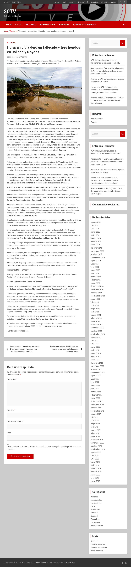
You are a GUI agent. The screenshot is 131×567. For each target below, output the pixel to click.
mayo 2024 (95, 308)
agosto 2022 (96, 376)
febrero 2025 (96, 280)
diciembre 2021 (97, 401)
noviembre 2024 (97, 289)
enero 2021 (95, 436)
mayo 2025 (95, 270)
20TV (10, 11)
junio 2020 (95, 459)
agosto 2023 (96, 337)
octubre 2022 (96, 369)
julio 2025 (95, 264)
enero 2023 (95, 360)
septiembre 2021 (98, 411)
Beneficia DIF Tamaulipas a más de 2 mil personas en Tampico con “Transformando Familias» (25, 349)
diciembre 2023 (97, 324)
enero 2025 (95, 283)
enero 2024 (95, 321)
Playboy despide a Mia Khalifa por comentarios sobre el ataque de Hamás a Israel (64, 349)
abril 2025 (95, 273)
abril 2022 (95, 388)
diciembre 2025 (97, 248)
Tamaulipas (95, 519)
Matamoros (95, 509)
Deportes (94, 2)
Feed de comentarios (99, 547)
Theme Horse (40, 562)
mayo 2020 (95, 462)
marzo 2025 (96, 277)
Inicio (57, 2)
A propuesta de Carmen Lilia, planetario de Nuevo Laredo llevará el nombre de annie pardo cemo (107, 71)
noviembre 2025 (97, 251)
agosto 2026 (96, 222)
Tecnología (95, 522)
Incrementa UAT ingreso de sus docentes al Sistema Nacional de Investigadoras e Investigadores (104, 90)
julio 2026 (95, 225)
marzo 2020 (96, 468)
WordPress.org (97, 551)
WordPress (70, 562)
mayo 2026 (95, 232)
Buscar (122, 43)
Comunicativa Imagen (108, 2)
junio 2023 (95, 344)
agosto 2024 (96, 299)
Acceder (94, 541)
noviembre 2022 (97, 366)
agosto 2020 (96, 452)
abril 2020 (95, 465)
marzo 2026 (96, 238)
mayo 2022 (95, 385)
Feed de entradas (98, 544)
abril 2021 (95, 427)
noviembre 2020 (97, 443)
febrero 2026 (96, 241)
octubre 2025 (96, 254)
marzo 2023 (96, 353)
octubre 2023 (96, 331)
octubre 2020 (96, 446)
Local (64, 2)
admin (24, 57)
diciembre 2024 (97, 286)
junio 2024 (95, 305)
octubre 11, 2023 (14, 57)
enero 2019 (95, 481)
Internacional (83, 2)
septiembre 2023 (98, 334)
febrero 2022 (96, 395)
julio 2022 (95, 379)
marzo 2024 (96, 315)
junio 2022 (95, 382)
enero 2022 (95, 398)
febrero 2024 (96, 318)
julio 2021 (95, 417)
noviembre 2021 (97, 404)
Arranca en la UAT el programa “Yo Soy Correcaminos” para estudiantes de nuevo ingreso (107, 100)
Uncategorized (97, 525)
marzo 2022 (96, 392)
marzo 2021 (96, 430)
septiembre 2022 (98, 372)
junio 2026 (95, 229)
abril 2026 (95, 235)
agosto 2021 (96, 414)
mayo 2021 (95, 424)
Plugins (94, 122)
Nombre (11, 410)
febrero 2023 (96, 356)
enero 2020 (95, 475)
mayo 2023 (95, 347)
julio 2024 (95, 302)
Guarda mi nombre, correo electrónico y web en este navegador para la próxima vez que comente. (44, 447)
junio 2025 (95, 267)
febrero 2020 (96, 471)
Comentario (12, 379)
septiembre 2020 (98, 449)
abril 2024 (95, 312)
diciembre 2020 (97, 440)
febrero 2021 (96, 433)
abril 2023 (95, 350)
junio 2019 (95, 478)
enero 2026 (95, 245)
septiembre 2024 (98, 296)
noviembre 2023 (97, 328)
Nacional (72, 2)
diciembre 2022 (97, 363)
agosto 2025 (96, 261)
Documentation (97, 119)
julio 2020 (95, 455)
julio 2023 (95, 340)
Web (9, 432)
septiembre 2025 (98, 257)
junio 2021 (95, 420)
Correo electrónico (15, 421)
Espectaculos (96, 500)
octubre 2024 (96, 292)
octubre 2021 (96, 408)
